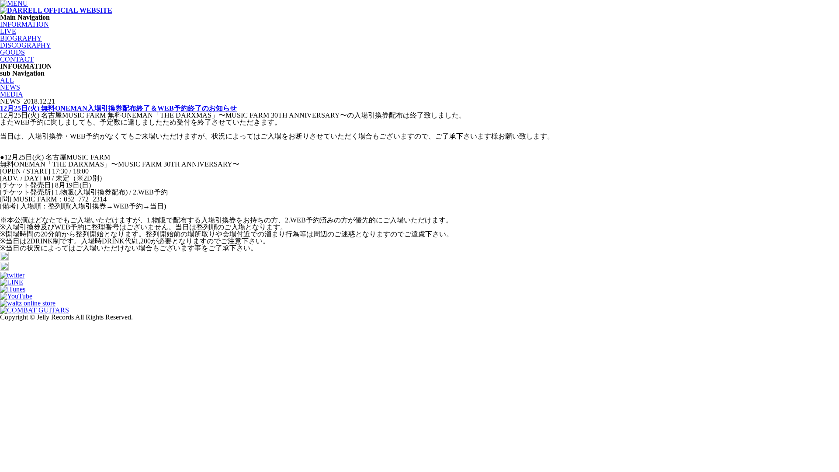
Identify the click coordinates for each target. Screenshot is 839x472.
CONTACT (17, 59)
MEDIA (11, 94)
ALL (7, 80)
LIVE (8, 31)
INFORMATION (24, 24)
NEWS (10, 87)
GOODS (12, 52)
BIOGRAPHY (21, 38)
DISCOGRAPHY (25, 45)
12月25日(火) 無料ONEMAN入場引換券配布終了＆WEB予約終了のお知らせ (118, 108)
